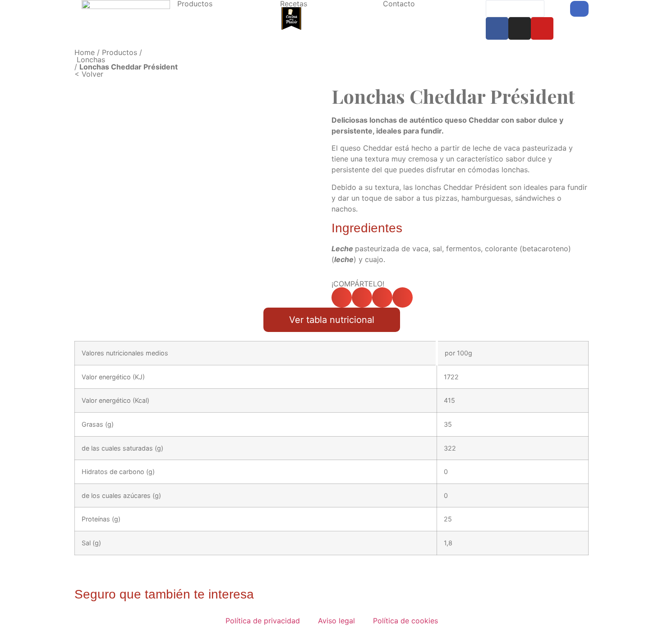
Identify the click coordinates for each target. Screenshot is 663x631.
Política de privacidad (263, 620)
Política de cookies (405, 620)
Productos (119, 52)
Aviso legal (336, 620)
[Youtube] (542, 28)
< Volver (88, 73)
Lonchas (91, 59)
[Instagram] (519, 28)
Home (84, 52)
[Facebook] (497, 28)
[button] (342, 297)
